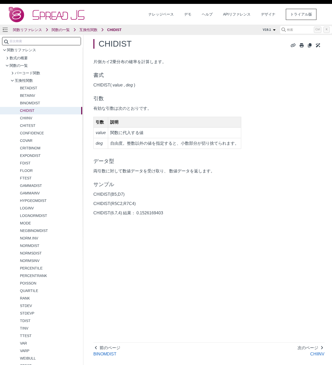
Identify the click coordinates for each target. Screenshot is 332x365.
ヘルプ (207, 14)
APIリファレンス (237, 14)
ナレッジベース (161, 14)
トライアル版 (301, 14)
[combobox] (41, 41)
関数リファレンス (27, 30)
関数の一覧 (61, 30)
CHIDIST (114, 30)
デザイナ (268, 14)
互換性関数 (88, 30)
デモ (187, 14)
